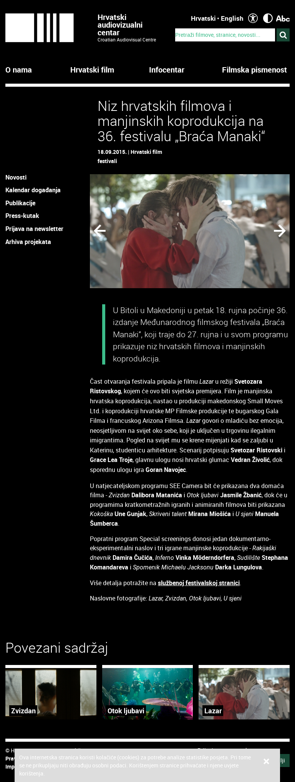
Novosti (16, 177)
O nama (18, 70)
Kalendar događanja (33, 190)
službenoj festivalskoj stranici (199, 583)
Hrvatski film (92, 70)
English (232, 18)
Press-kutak (22, 215)
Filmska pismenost (254, 70)
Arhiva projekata (28, 242)
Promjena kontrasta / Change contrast (268, 18)
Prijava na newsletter (34, 228)
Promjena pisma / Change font (283, 18)
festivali (107, 161)
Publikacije (20, 203)
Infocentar (166, 70)
